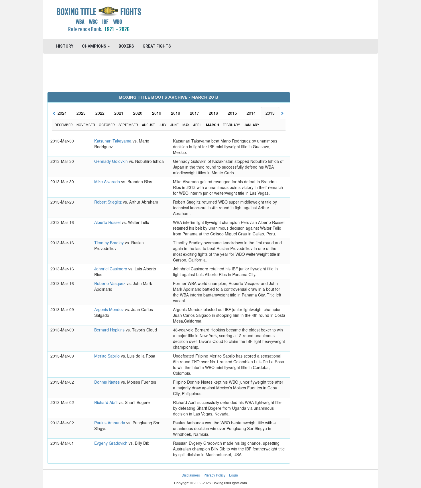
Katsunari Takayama (113, 141)
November (85, 125)
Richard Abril (106, 402)
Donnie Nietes (107, 382)
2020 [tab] (137, 113)
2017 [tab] (194, 113)
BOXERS (126, 46)
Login (233, 475)
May (185, 125)
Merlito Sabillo (107, 356)
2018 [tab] (175, 113)
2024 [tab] (62, 113)
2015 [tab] (232, 113)
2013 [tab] (270, 113)
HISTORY (64, 46)
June (174, 125)
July (162, 125)
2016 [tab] (213, 113)
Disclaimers (191, 475)
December (64, 125)
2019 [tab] (156, 113)
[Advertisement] (252, 19)
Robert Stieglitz (108, 202)
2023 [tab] (81, 113)
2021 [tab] (118, 113)
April (197, 125)
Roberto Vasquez (110, 283)
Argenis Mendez (109, 309)
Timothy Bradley (109, 242)
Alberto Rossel (108, 222)
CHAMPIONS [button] (94, 46)
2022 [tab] (100, 113)
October (107, 125)
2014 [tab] (251, 113)
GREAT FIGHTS (157, 46)
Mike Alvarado (107, 181)
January (251, 125)
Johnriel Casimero (111, 269)
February (231, 125)
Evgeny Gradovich (111, 443)
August (148, 125)
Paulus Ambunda (110, 422)
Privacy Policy (214, 475)
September (128, 125)
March (212, 125)
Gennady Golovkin (111, 161)
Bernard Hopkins (110, 330)
